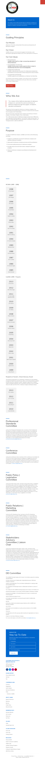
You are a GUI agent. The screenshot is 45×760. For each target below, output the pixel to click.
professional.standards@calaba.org (13, 439)
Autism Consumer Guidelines (12, 741)
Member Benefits (9, 712)
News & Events (9, 706)
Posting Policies (9, 734)
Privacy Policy (14, 756)
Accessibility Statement (28, 756)
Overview (8, 684)
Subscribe (13, 653)
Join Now (8, 717)
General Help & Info (10, 725)
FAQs (7, 691)
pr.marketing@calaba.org (11, 526)
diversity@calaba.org (30, 617)
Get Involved (8, 714)
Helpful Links (8, 743)
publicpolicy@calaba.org (11, 494)
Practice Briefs (9, 739)
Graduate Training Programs (11, 745)
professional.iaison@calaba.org (13, 560)
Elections (8, 701)
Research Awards (9, 747)
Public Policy (10, 85)
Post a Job (8, 732)
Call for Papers (9, 688)
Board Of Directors (10, 699)
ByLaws (7, 703)
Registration (8, 686)
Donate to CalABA (10, 693)
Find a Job (8, 730)
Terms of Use (20, 756)
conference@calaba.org (16, 463)
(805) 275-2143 (12, 675)
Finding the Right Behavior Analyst (13, 749)
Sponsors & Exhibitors (10, 690)
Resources (8, 716)
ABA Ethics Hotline (10, 751)
